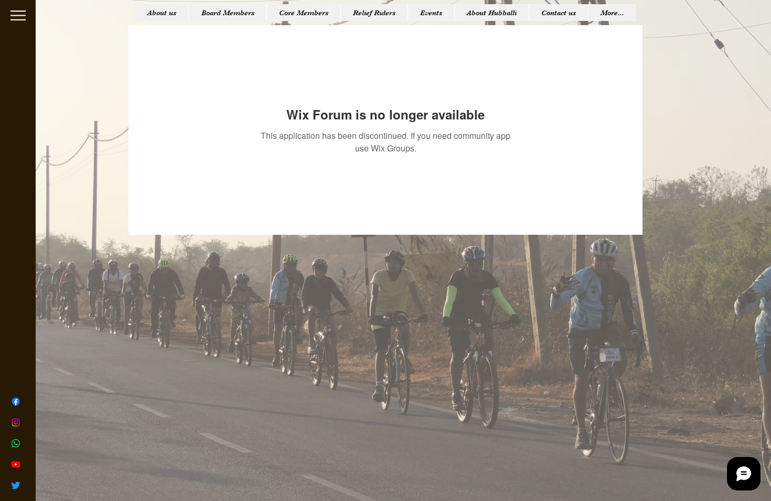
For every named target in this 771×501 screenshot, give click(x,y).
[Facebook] (15, 401)
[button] (18, 15)
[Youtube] (15, 464)
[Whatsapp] (15, 443)
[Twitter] (15, 485)
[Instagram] (15, 422)
